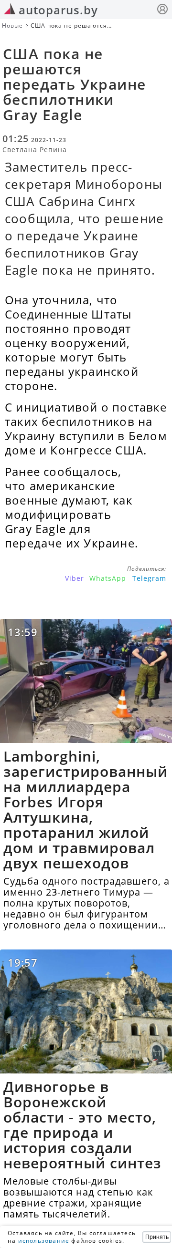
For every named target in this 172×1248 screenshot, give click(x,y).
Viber (74, 578)
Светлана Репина (34, 149)
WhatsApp (107, 578)
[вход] (162, 10)
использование (44, 1241)
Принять (157, 1237)
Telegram (149, 578)
